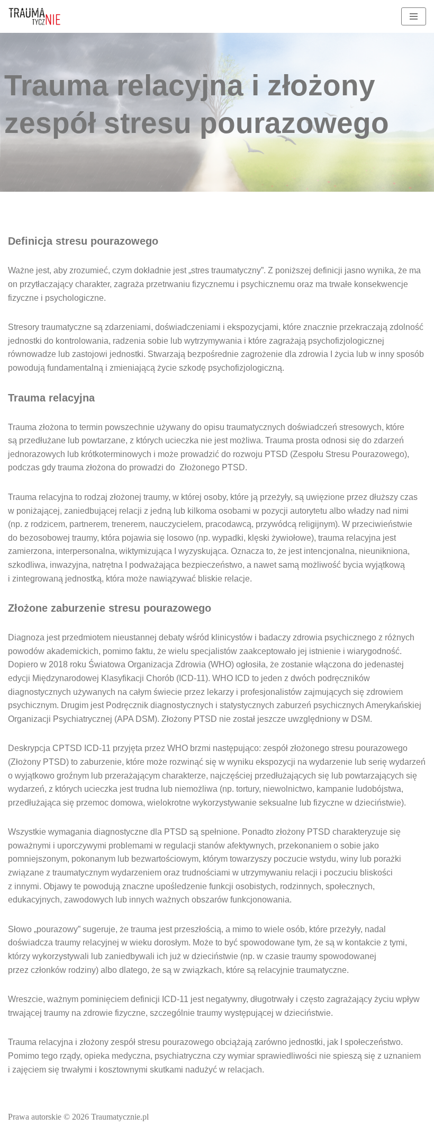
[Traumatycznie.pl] (34, 16)
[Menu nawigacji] (413, 16)
